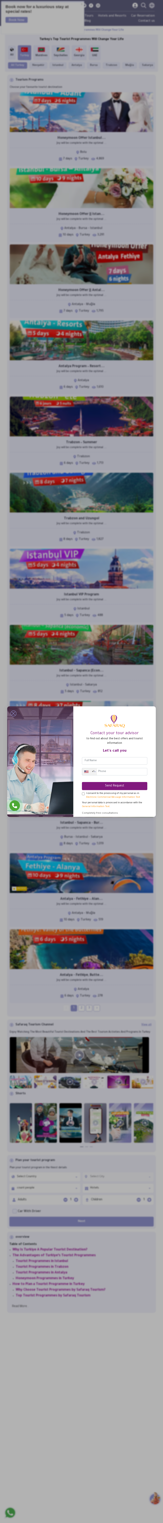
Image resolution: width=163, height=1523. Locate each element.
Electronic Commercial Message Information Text (113, 797)
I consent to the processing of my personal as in (113, 795)
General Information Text (96, 806)
